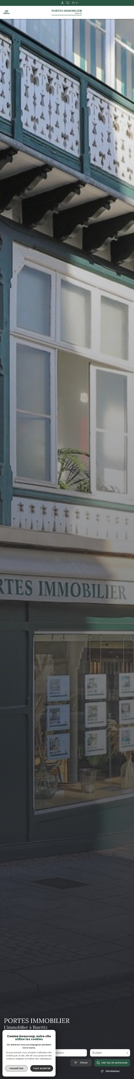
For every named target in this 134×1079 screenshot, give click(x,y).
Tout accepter (41, 1068)
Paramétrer (16, 1068)
